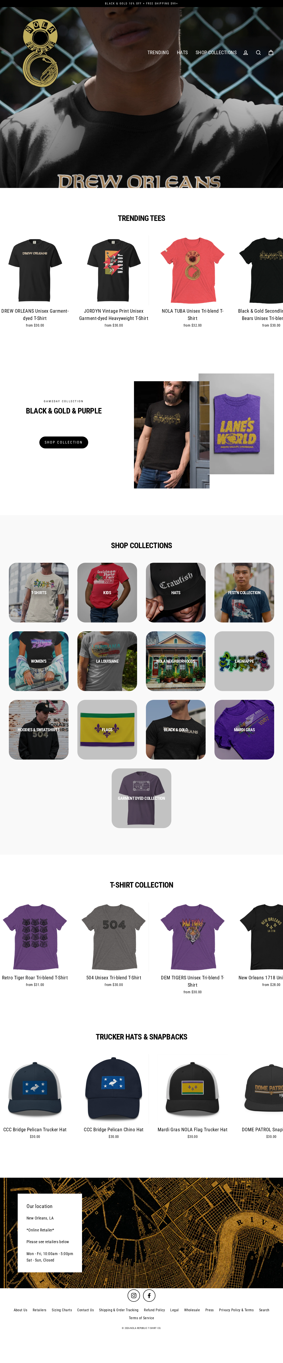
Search (264, 1310)
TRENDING (158, 52)
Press (209, 1310)
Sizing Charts (62, 1310)
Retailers (39, 1310)
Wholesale (192, 1310)
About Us (20, 1310)
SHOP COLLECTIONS (216, 52)
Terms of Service (141, 1318)
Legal (174, 1310)
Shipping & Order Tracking (118, 1310)
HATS (182, 52)
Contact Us (85, 1310)
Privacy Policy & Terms (236, 1310)
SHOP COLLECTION (64, 442)
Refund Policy (154, 1310)
